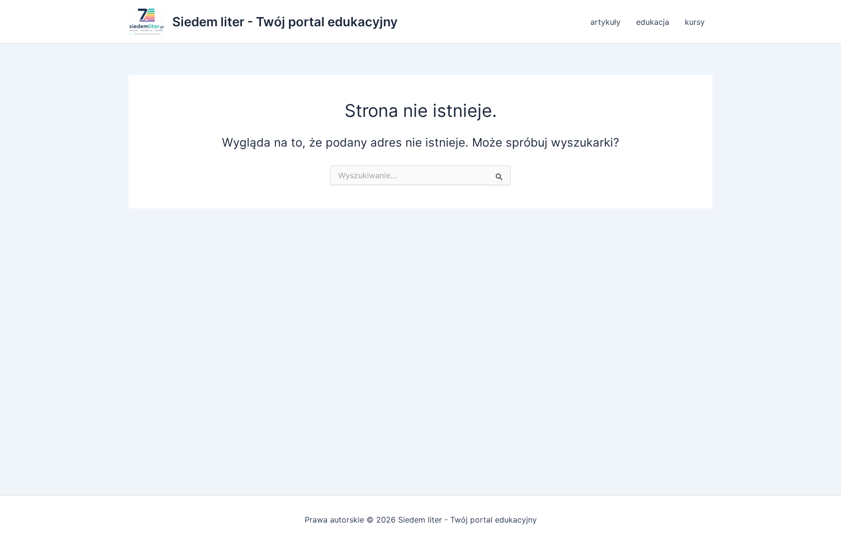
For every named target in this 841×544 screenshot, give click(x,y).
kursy (695, 22)
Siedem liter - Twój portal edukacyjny (285, 21)
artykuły (605, 22)
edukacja (652, 22)
